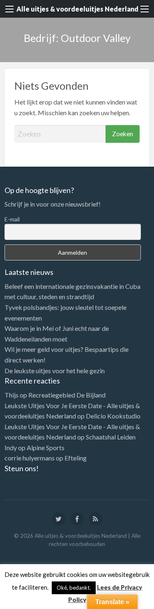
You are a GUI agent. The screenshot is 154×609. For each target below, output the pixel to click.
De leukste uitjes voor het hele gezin (55, 370)
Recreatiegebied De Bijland (67, 395)
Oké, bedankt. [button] (74, 587)
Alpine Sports (45, 447)
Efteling (75, 458)
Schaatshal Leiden (111, 437)
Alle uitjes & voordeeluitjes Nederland (77, 9)
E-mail (12, 219)
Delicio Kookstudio (113, 416)
